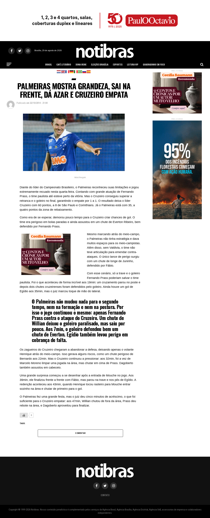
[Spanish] (89, 71)
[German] (72, 71)
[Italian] (76, 71)
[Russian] (84, 71)
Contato (105, 495)
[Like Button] (24, 415)
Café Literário (63, 64)
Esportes (117, 64)
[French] (67, 71)
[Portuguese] (80, 71)
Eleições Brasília (99, 64)
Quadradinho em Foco (154, 64)
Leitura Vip (132, 64)
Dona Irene (81, 64)
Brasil (48, 64)
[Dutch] (59, 71)
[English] (63, 71)
